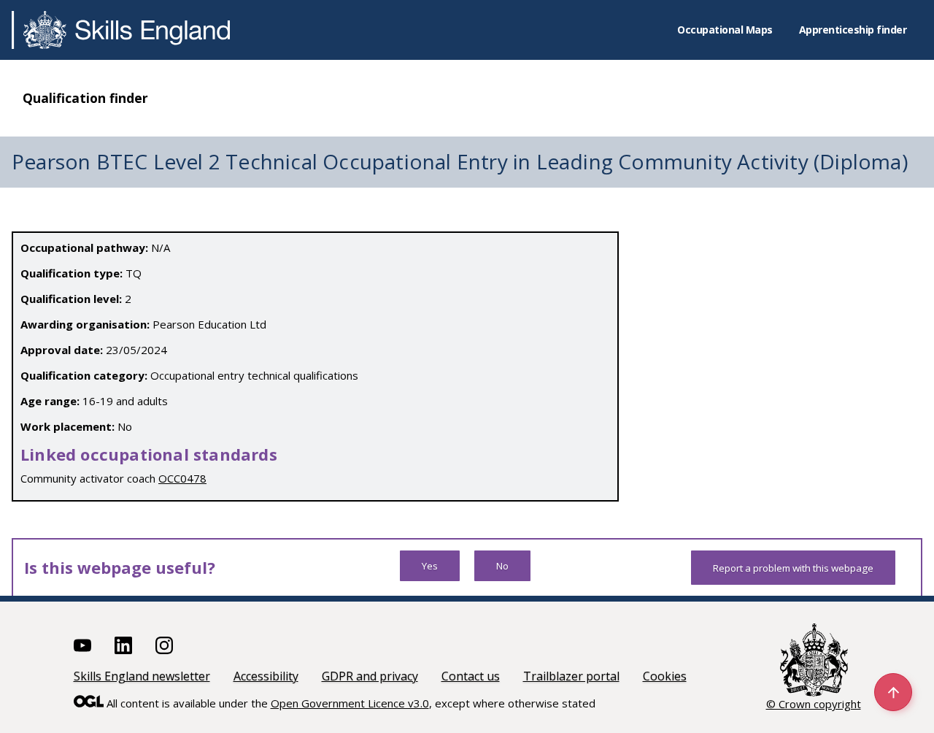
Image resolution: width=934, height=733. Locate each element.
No (502, 565)
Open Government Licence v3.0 (350, 703)
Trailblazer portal (571, 676)
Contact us (470, 676)
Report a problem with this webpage (793, 568)
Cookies (665, 676)
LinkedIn (123, 645)
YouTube (82, 645)
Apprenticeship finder (853, 30)
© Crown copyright (813, 703)
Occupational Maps (725, 30)
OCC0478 (182, 478)
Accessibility (266, 676)
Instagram (164, 645)
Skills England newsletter (142, 676)
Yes (430, 565)
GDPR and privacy (370, 676)
